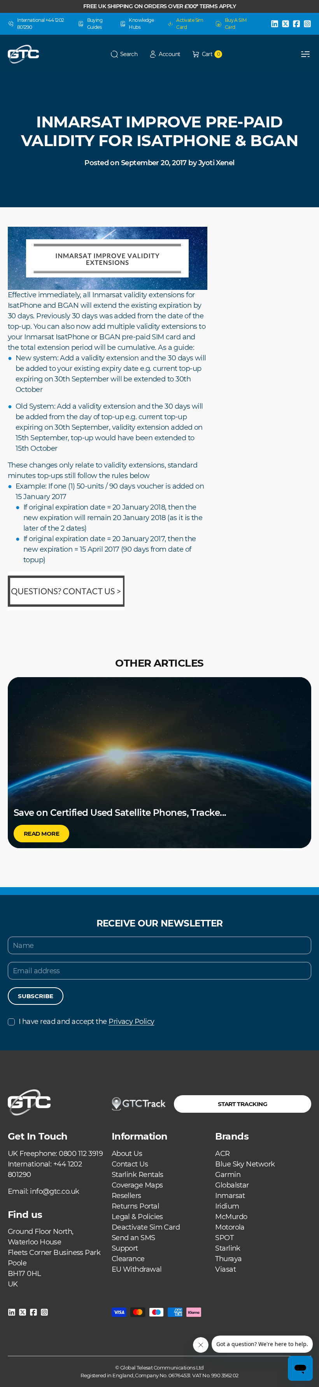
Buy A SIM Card (236, 23)
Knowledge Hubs (141, 23)
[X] (285, 24)
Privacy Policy (131, 1021)
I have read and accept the (86, 1021)
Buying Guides (95, 23)
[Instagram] (307, 24)
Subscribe (35, 996)
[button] (124, 54)
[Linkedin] (275, 24)
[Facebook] (296, 24)
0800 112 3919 (81, 1153)
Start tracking (242, 1104)
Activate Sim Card (189, 23)
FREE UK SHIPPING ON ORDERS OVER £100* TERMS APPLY (159, 6)
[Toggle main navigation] (305, 54)
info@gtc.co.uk (54, 1191)
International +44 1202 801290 (40, 23)
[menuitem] (127, 1153)
